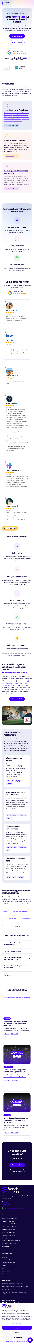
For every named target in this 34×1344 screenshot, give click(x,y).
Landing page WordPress (9, 1226)
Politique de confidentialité (22, 1341)
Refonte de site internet (8, 1229)
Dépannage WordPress (8, 1235)
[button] (31, 1306)
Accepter (17, 1328)
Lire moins (11, 450)
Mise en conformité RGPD (9, 1243)
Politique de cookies (10, 1341)
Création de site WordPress (9, 1218)
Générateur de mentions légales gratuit (12, 1283)
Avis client (4, 1265)
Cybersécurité (5, 1246)
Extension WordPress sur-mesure (11, 1240)
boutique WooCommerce (15, 683)
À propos (4, 1257)
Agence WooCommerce (8, 1262)
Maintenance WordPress (8, 1232)
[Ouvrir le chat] (30, 1340)
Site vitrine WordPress (8, 1221)
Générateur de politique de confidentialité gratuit (15, 1286)
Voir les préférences (17, 1337)
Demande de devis (7, 1274)
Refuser (17, 1332)
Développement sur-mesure (9, 1238)
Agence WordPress (7, 1260)
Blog (3, 1268)
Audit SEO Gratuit (7, 1289)
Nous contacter (6, 1271)
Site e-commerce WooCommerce (11, 1224)
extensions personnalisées (9, 685)
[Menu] (31, 3)
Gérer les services (16, 1323)
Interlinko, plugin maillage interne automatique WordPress (14, 1293)
